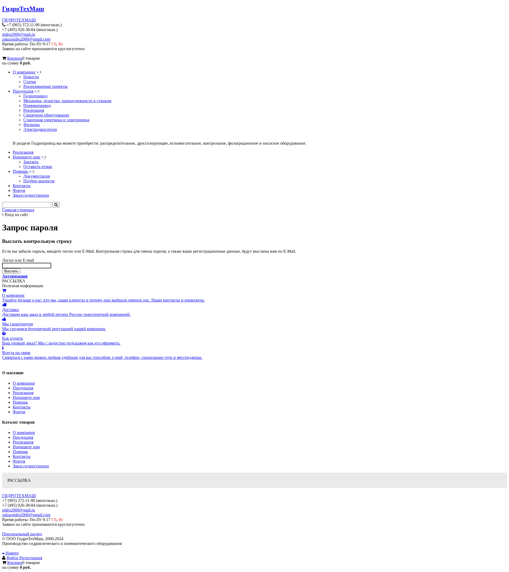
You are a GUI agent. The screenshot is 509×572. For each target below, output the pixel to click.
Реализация (23, 392)
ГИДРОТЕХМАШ (19, 20)
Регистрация (30, 558)
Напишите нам (26, 397)
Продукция (23, 388)
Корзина (14, 58)
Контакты (21, 407)
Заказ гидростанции (31, 466)
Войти (13, 558)
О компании (24, 383)
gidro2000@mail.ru (18, 34)
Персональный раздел (22, 534)
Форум (19, 412)
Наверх (12, 553)
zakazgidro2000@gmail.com (26, 39)
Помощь (20, 402)
